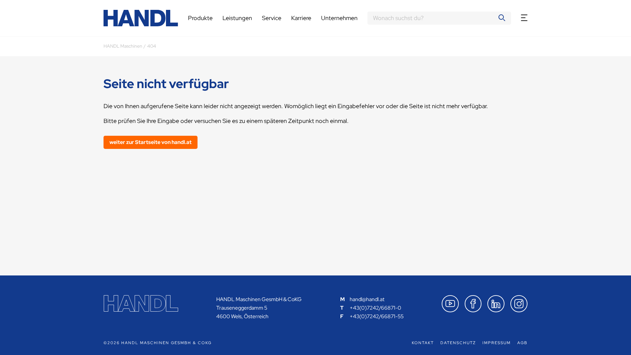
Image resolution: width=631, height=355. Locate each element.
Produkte (200, 18)
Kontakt (423, 342)
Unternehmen (339, 18)
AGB (522, 342)
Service (271, 18)
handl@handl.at (367, 299)
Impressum (496, 342)
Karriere (301, 18)
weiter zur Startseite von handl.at (150, 142)
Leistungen (237, 18)
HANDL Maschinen (123, 46)
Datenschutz (458, 342)
